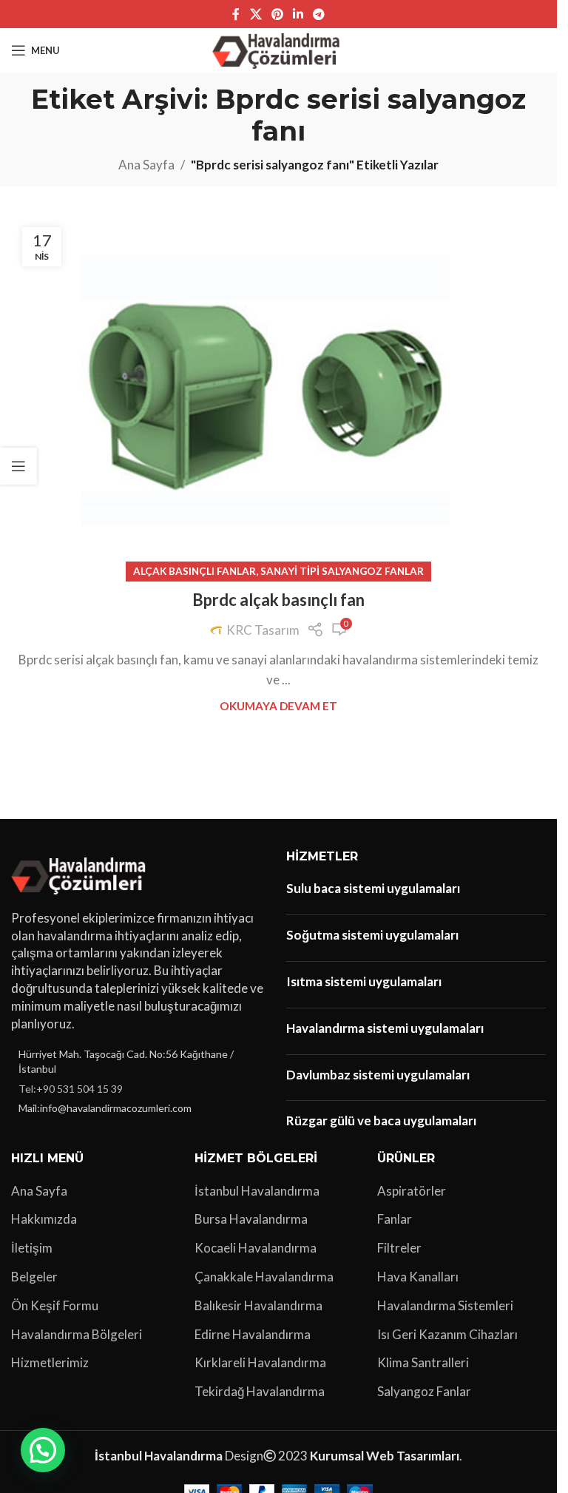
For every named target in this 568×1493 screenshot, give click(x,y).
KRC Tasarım (263, 630)
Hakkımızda (44, 1219)
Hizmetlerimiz (50, 1362)
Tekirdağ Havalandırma (260, 1391)
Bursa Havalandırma (251, 1219)
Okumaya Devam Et (278, 705)
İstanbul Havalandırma (257, 1191)
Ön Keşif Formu (54, 1305)
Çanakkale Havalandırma (264, 1276)
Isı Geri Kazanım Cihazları (447, 1334)
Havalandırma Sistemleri (445, 1305)
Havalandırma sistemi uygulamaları (385, 1028)
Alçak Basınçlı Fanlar (194, 571)
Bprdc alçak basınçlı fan (278, 600)
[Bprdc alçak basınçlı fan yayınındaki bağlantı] (278, 394)
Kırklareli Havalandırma (260, 1362)
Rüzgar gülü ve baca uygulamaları (381, 1120)
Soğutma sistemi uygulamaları (372, 935)
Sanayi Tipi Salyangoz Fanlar (342, 571)
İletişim (32, 1248)
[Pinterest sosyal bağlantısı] (277, 14)
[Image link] (81, 873)
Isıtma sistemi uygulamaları (364, 981)
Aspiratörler (411, 1191)
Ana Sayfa (146, 164)
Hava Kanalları (418, 1276)
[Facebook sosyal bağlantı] (236, 14)
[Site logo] (278, 48)
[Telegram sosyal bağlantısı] (319, 14)
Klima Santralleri (423, 1362)
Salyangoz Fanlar (424, 1391)
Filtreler (399, 1248)
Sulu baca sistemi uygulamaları (373, 888)
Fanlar (394, 1219)
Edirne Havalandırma (253, 1334)
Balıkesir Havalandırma (258, 1305)
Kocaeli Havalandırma (256, 1248)
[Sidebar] (18, 466)
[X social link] (255, 14)
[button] (43, 1450)
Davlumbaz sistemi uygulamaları (378, 1074)
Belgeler (34, 1276)
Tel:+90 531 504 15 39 (70, 1088)
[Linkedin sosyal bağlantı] (298, 14)
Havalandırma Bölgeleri (76, 1334)
